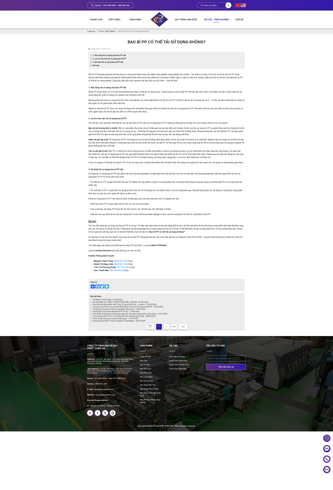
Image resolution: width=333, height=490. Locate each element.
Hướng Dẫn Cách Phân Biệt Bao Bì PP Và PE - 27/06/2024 (116, 311)
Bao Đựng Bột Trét (147, 385)
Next (174, 326)
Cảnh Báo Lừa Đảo (177, 357)
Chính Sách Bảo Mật (177, 369)
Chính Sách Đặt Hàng (178, 361)
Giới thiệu (114, 19)
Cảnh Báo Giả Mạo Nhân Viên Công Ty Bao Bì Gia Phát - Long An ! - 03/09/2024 (125, 304)
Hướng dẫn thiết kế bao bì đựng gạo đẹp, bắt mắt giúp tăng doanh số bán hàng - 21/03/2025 (130, 314)
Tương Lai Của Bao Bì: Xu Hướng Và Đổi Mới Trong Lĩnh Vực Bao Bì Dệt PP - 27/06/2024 (128, 307)
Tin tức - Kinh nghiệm (216, 19)
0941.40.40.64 (116, 270)
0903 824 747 (120, 261)
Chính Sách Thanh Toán (179, 365)
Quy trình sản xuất (186, 19)
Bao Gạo (143, 361)
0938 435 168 (120, 264)
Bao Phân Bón (146, 373)
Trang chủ (96, 19)
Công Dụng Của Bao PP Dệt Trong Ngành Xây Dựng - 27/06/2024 (119, 309)
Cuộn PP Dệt (145, 357)
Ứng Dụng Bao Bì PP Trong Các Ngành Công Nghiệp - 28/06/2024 (119, 321)
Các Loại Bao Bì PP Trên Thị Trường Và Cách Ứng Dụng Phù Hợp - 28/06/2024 (124, 316)
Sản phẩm (135, 19)
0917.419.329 (123, 267)
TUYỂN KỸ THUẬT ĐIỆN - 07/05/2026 (108, 300)
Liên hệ (239, 19)
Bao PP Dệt (145, 365)
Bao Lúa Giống (146, 377)
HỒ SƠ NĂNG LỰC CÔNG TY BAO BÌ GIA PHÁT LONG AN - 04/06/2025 (120, 302)
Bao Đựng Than (146, 381)
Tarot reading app (106, 373)
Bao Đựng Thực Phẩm (149, 389)
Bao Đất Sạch (145, 369)
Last (183, 326)
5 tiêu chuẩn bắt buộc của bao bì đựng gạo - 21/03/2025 (115, 318)
